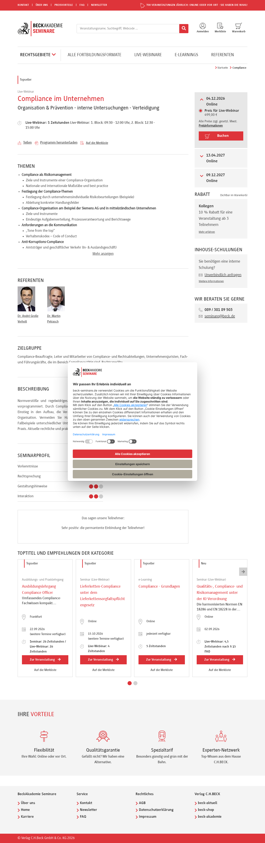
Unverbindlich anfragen (223, 275)
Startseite (222, 68)
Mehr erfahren (207, 232)
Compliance (239, 68)
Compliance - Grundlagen (159, 587)
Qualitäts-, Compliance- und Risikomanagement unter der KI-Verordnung (220, 593)
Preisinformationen (211, 125)
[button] (130, 683)
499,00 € (222, 113)
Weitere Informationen (211, 281)
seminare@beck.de (220, 316)
